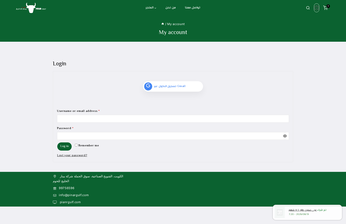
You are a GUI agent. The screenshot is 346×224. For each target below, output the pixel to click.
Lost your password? (72, 155)
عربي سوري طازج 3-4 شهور (303, 210)
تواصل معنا (192, 7)
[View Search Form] (308, 8)
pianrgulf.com (70, 202)
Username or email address (85, 111)
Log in (64, 146)
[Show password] (285, 136)
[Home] (162, 24)
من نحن (170, 7)
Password (72, 128)
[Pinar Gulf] (31, 8)
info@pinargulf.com (74, 195)
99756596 (66, 188)
